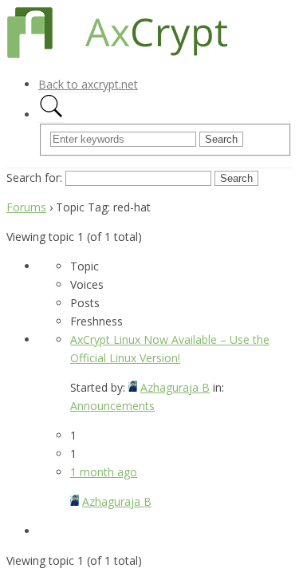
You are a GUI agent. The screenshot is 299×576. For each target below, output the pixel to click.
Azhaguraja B (175, 387)
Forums (26, 207)
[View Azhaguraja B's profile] (132, 387)
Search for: (34, 177)
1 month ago (103, 471)
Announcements (112, 405)
